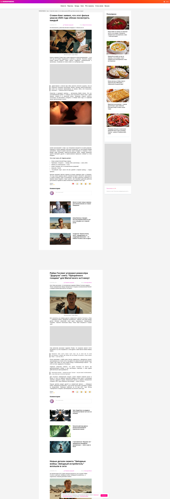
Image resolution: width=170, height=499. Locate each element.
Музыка (107, 6)
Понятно (104, 495)
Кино (82, 6)
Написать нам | (110, 191)
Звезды (77, 6)
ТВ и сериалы (89, 6)
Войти (167, 1)
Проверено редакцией (68, 24)
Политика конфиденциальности (121, 191)
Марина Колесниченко (87, 24)
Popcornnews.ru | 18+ (111, 188)
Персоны (70, 6)
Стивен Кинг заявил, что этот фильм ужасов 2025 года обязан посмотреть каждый (66, 11)
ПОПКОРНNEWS (42, 11)
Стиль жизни (99, 6)
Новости (63, 6)
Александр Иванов (88, 282)
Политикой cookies (84, 496)
